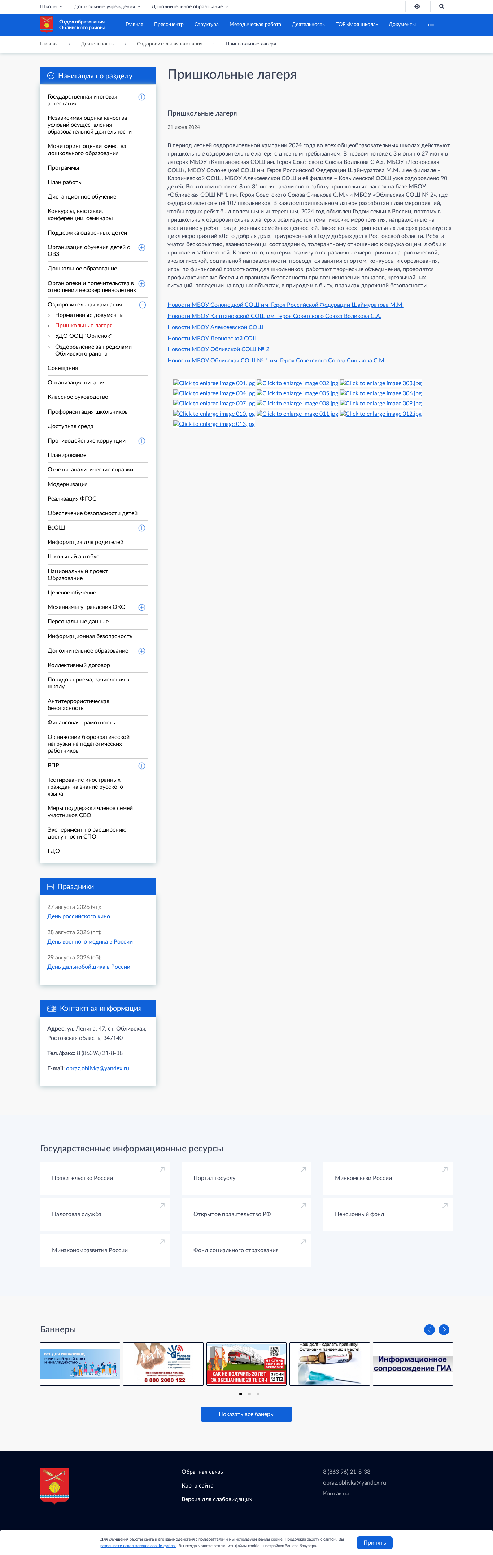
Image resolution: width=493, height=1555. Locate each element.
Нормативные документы (89, 315)
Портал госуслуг (215, 1178)
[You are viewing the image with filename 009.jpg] (381, 403)
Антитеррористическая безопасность (78, 704)
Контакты (336, 1494)
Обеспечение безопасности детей (93, 513)
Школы (48, 6)
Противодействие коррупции (87, 441)
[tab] (240, 1394)
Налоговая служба (76, 1214)
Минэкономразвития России (90, 1250)
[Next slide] (444, 1329)
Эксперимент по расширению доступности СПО (87, 833)
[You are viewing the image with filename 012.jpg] (381, 414)
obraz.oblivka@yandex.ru (97, 1068)
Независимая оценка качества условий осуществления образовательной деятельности (90, 125)
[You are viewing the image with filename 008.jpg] (297, 403)
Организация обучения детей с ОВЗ (89, 250)
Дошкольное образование (82, 268)
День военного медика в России (90, 942)
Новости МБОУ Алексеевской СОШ (215, 327)
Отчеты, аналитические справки (90, 469)
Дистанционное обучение (82, 197)
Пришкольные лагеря (84, 325)
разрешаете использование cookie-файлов (138, 1546)
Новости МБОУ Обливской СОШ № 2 (218, 349)
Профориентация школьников (88, 412)
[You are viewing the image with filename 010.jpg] (214, 414)
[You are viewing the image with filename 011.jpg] (297, 414)
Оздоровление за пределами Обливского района (93, 350)
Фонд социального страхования (236, 1250)
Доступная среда (70, 426)
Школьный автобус (73, 556)
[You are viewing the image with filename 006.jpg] (381, 393)
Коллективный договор (79, 665)
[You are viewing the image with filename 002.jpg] (297, 383)
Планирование (67, 455)
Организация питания (77, 383)
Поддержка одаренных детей (87, 233)
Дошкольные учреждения (104, 6)
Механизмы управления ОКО (87, 607)
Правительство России (82, 1178)
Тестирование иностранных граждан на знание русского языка (85, 787)
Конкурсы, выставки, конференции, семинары (80, 214)
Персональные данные (78, 621)
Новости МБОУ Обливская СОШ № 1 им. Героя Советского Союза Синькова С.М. (276, 360)
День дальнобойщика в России (88, 967)
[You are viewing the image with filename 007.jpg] (214, 403)
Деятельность (308, 24)
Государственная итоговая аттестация (82, 100)
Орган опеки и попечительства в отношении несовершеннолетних (92, 286)
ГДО (54, 851)
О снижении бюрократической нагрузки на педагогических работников (89, 744)
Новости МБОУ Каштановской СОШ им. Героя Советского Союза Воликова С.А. (274, 316)
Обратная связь (202, 1472)
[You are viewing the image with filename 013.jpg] (214, 424)
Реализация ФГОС (72, 499)
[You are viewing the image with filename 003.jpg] (381, 383)
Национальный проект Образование (78, 575)
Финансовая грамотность (81, 723)
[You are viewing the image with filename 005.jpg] (297, 393)
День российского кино (78, 916)
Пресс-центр (169, 24)
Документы (402, 24)
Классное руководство (78, 397)
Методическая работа (255, 24)
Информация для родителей (85, 542)
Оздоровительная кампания (85, 305)
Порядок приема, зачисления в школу (88, 683)
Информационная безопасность (90, 636)
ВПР (53, 765)
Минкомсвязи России (363, 1178)
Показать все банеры (247, 1414)
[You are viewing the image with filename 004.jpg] (214, 393)
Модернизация (68, 484)
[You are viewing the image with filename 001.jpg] (214, 383)
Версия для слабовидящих (217, 1499)
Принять (374, 1543)
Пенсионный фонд (359, 1214)
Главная (134, 24)
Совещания (63, 368)
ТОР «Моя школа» (357, 24)
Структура (207, 24)
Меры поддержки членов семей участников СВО (90, 811)
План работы (65, 182)
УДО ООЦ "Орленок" (83, 336)
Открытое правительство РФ (232, 1214)
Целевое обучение (72, 593)
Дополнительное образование (187, 6)
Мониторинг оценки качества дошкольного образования (87, 149)
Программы (63, 168)
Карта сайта (198, 1486)
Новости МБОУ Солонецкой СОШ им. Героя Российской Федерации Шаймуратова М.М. (285, 305)
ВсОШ (56, 528)
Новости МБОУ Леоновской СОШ (213, 338)
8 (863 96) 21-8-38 (346, 1472)
